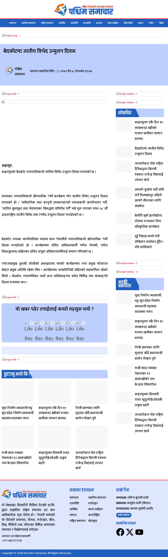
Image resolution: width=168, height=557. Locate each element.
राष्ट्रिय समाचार (47, 23)
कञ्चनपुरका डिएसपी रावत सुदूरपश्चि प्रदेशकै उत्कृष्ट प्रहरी (54, 458)
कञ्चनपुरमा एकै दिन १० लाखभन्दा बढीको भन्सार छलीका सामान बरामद (54, 413)
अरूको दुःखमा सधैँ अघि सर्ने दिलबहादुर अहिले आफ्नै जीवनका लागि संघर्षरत (149, 198)
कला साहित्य (113, 23)
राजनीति (74, 23)
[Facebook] (120, 532)
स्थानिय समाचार (29, 23)
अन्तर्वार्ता (87, 23)
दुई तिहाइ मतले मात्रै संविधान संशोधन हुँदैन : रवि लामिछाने (149, 241)
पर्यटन (151, 23)
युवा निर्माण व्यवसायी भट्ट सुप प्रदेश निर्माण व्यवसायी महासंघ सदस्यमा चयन (17, 413)
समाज (140, 23)
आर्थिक (62, 23)
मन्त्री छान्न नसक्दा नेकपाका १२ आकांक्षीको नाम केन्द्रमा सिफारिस (17, 458)
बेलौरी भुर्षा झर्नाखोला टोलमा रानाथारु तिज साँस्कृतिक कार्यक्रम (148, 221)
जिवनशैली (128, 23)
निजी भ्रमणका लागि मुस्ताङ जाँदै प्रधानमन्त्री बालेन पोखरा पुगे (89, 413)
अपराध (99, 23)
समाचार (12, 23)
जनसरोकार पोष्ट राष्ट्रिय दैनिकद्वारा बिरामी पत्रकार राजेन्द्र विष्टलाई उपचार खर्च (90, 460)
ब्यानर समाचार (78, 401)
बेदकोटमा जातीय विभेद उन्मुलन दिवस (149, 151)
